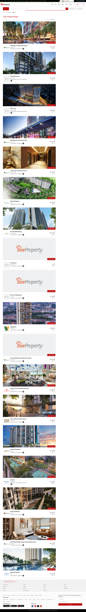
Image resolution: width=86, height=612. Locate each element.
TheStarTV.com (12, 599)
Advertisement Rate (38, 595)
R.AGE (30, 599)
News (63, 4)
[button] (6, 8)
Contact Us (9, 595)
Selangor (4, 586)
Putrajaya (45, 590)
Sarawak (65, 586)
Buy (55, 4)
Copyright (13, 595)
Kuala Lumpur (5, 584)
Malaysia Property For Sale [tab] (9, 581)
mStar (34, 599)
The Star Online (5, 599)
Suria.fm (8, 601)
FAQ (22, 595)
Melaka (24, 588)
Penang (4, 588)
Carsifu (26, 599)
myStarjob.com (20, 599)
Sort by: (48, 19)
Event (66, 4)
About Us (4, 595)
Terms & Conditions (30, 595)
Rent (59, 4)
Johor (4, 590)
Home (52, 4)
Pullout (70, 4)
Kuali (38, 599)
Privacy (25, 595)
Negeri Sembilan (26, 590)
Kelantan (24, 586)
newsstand (43, 599)
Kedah (24, 584)
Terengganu (66, 588)
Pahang (44, 584)
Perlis (44, 588)
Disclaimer (18, 595)
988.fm (4, 601)
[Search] (67, 9)
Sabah (65, 584)
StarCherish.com (50, 599)
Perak (44, 586)
